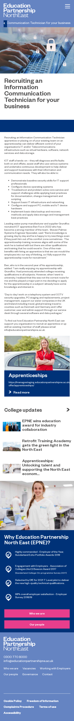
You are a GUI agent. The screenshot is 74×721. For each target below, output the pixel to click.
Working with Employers (55, 668)
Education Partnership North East (19, 10)
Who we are (37, 613)
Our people (37, 624)
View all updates (68, 409)
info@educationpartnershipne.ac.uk (28, 661)
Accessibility (12, 712)
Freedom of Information (43, 701)
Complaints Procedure (19, 706)
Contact (47, 674)
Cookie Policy (13, 701)
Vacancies (29, 668)
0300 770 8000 (15, 657)
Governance (30, 674)
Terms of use (47, 706)
